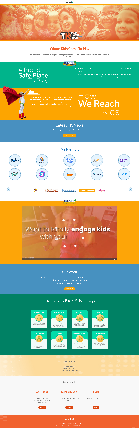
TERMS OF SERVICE (72, 423)
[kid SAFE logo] (69, 65)
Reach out (42, 407)
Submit (96, 407)
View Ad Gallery (70, 288)
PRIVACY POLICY (61, 423)
